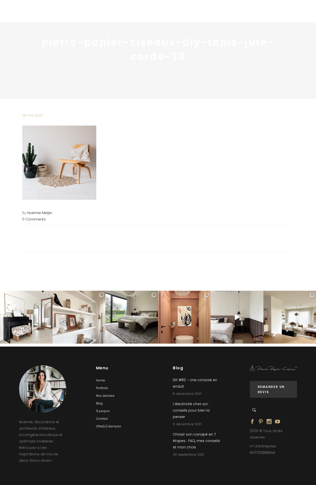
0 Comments (34, 219)
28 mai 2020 (32, 115)
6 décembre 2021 (187, 424)
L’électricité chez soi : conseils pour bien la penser (191, 410)
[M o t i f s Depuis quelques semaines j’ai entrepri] (26, 317)
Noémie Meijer (39, 212)
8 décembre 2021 (187, 393)
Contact (102, 419)
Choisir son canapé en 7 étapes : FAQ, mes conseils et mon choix (196, 441)
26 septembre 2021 (188, 454)
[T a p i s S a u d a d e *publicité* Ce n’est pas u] (131, 317)
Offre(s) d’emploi (108, 426)
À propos (103, 411)
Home (100, 380)
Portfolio (102, 388)
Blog (99, 403)
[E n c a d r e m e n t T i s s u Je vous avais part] (79, 317)
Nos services (105, 396)
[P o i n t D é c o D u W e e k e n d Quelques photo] (184, 317)
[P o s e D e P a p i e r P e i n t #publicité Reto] (237, 317)
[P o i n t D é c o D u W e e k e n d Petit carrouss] (289, 317)
